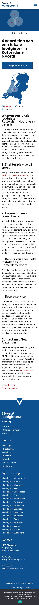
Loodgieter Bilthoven (13, 522)
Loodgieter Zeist (11, 488)
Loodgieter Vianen (11, 526)
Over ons (7, 433)
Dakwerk (7, 455)
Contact (7, 426)
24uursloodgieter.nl (22, 583)
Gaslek (6, 459)
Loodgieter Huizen (11, 529)
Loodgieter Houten (12, 481)
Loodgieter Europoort (13, 532)
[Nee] (36, 597)
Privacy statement (23, 588)
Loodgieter (8, 452)
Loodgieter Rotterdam (13, 502)
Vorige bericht (8, 385)
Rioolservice (8, 449)
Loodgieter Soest (11, 495)
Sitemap (12, 588)
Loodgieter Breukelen (13, 512)
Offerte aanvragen (11, 430)
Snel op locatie (20, 33)
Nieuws (7, 106)
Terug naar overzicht (17, 65)
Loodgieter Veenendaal (14, 491)
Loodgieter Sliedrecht (13, 485)
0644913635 (7, 556)
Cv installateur (10, 462)
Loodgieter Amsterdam (14, 505)
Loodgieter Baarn (11, 519)
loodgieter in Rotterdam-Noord (16, 175)
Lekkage (7, 445)
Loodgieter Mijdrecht (13, 515)
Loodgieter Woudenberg (14, 478)
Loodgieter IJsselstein (13, 509)
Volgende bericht (10, 388)
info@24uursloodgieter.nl (13, 559)
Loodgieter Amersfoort (14, 498)
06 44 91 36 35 (26, 370)
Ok (20, 602)
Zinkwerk (7, 466)
